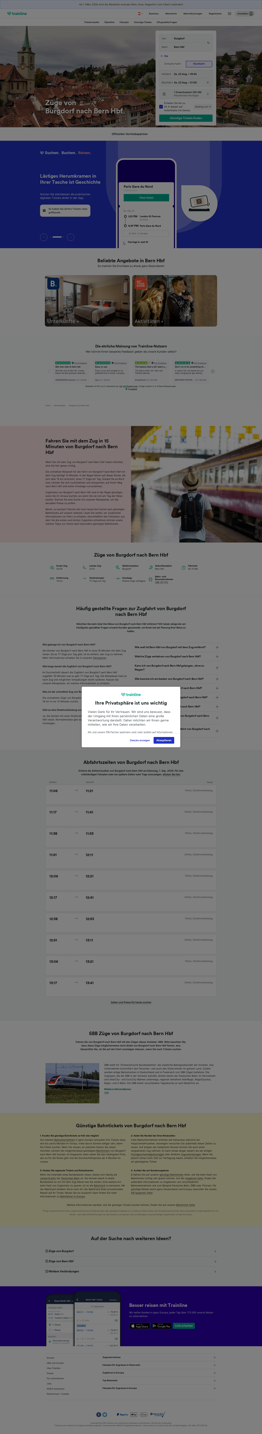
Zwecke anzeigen (140, 740)
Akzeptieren (163, 740)
